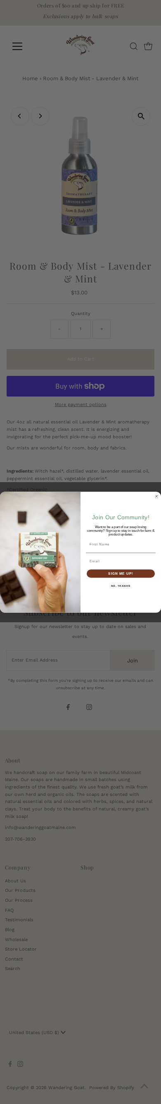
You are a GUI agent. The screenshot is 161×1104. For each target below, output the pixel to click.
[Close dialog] (156, 496)
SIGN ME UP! (120, 573)
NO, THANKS (121, 585)
